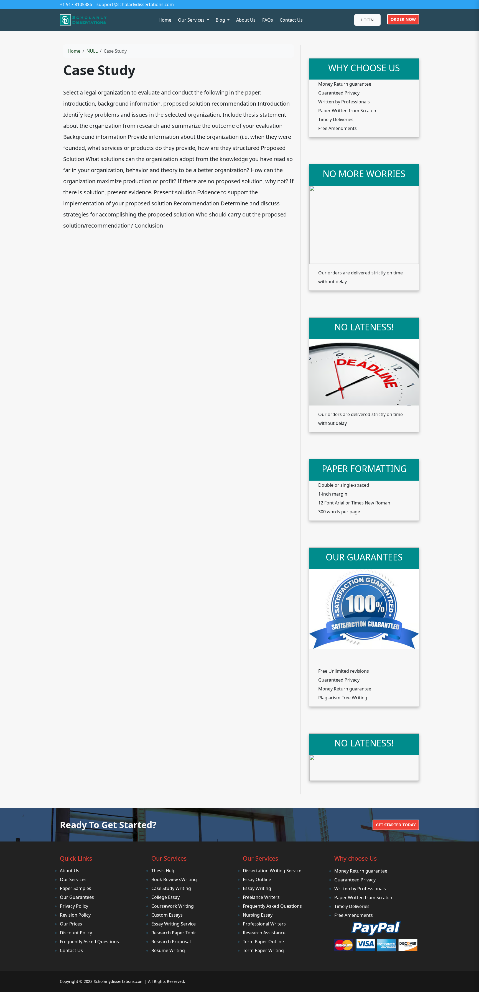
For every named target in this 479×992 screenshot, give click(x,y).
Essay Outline (257, 879)
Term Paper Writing (263, 950)
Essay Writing (257, 888)
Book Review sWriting (174, 879)
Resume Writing (168, 950)
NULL (92, 51)
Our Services (73, 879)
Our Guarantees (77, 897)
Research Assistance (264, 933)
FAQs (267, 20)
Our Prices (71, 924)
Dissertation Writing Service (272, 871)
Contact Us (291, 20)
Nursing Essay (257, 915)
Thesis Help (163, 871)
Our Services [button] (192, 20)
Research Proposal (171, 942)
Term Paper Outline (263, 942)
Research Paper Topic (174, 933)
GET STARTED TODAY (396, 824)
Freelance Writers (261, 897)
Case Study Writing (171, 888)
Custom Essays (167, 915)
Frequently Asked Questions (89, 942)
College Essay (165, 897)
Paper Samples (75, 888)
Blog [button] (221, 20)
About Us (246, 20)
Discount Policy (76, 933)
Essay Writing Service (173, 924)
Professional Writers (264, 924)
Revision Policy (75, 915)
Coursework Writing (172, 906)
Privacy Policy (74, 906)
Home (165, 20)
